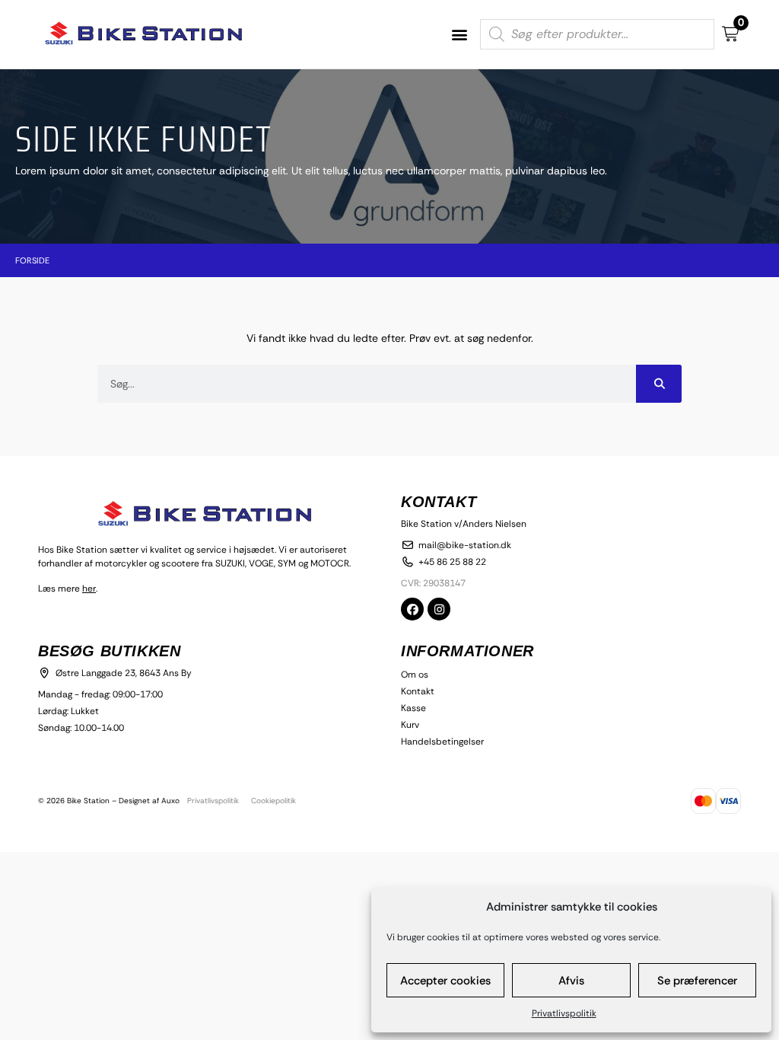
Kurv (410, 725)
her (89, 588)
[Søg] (659, 384)
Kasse (413, 708)
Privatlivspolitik (564, 1013)
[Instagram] (439, 609)
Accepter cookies (445, 980)
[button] (459, 34)
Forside (32, 260)
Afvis (571, 980)
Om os (414, 674)
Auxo (170, 801)
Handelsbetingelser (442, 741)
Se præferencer (697, 980)
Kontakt (417, 691)
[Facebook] (412, 609)
